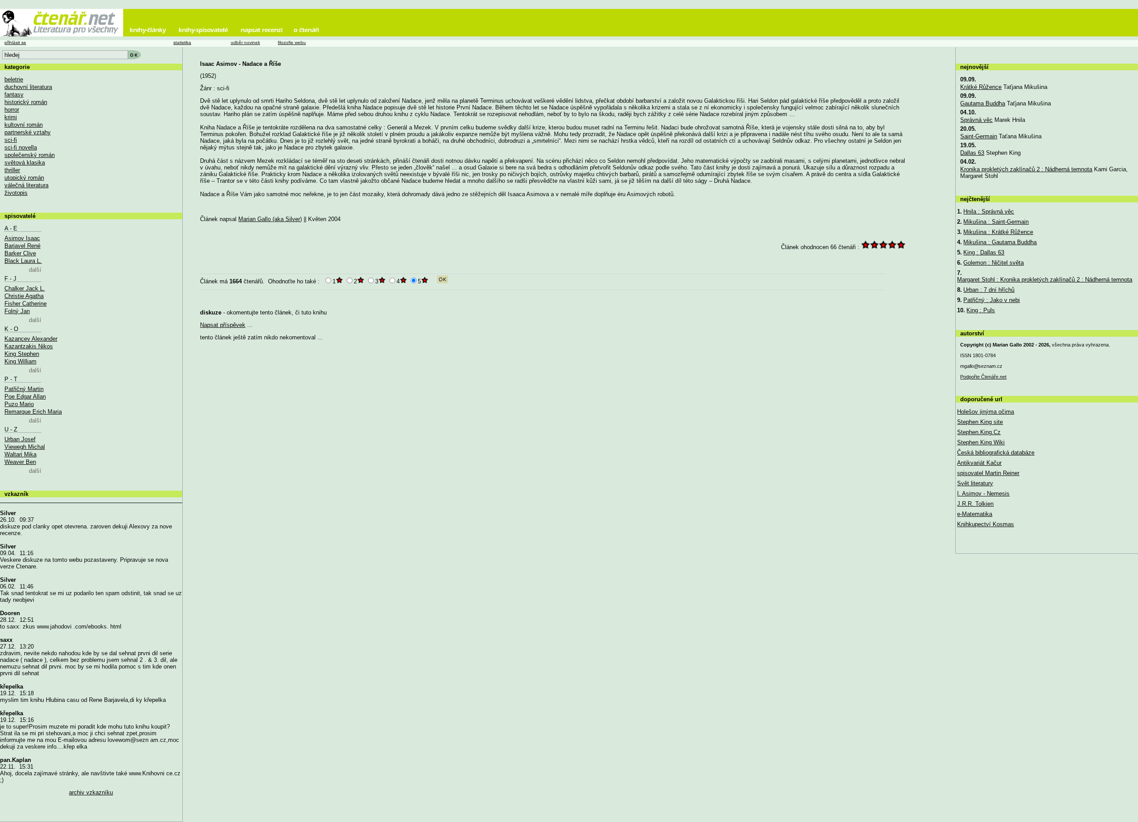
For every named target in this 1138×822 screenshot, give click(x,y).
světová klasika (24, 162)
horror (11, 109)
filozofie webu (292, 42)
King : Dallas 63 (983, 252)
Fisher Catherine (25, 303)
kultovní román (23, 124)
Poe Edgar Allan (25, 396)
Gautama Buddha (982, 103)
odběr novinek (245, 42)
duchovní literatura (28, 87)
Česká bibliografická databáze (995, 452)
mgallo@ (981, 366)
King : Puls (980, 310)
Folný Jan (17, 311)
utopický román (24, 177)
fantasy (14, 94)
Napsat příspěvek (222, 325)
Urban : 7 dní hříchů (988, 289)
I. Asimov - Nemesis (983, 493)
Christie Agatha (24, 296)
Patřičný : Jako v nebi (991, 300)
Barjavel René (22, 245)
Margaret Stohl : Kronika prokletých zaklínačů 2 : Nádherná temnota (1044, 279)
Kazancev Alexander (30, 338)
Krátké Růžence (981, 87)
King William (20, 361)
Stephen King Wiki (981, 442)
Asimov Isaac (22, 238)
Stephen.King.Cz (979, 432)
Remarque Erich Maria (33, 411)
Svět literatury (975, 483)
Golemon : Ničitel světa (993, 262)
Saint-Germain (978, 136)
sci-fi (10, 140)
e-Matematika (974, 514)
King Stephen (21, 354)
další (35, 269)
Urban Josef (20, 439)
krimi (10, 117)
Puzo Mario (19, 404)
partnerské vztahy (27, 132)
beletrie (13, 79)
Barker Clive (20, 253)
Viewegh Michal (24, 446)
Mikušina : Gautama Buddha (1000, 242)
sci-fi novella (20, 147)
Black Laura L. (23, 261)
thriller (12, 170)
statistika (182, 42)
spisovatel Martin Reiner (988, 473)
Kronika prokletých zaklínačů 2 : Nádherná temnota (1026, 169)
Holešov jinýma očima (985, 411)
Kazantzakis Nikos (28, 346)
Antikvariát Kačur (979, 462)
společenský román (29, 155)
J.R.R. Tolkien (975, 503)
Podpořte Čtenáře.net (983, 376)
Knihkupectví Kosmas (985, 524)
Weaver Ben (20, 462)
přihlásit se (15, 42)
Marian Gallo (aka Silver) (270, 219)
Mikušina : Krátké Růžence (998, 232)
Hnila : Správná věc (988, 211)
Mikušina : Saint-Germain (996, 221)
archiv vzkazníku (91, 792)
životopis (16, 192)
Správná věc (976, 120)
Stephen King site (980, 422)
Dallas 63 (972, 152)
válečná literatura (26, 185)
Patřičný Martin (24, 389)
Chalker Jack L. (24, 288)
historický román (25, 102)
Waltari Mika (20, 454)
